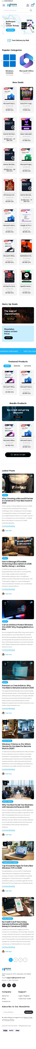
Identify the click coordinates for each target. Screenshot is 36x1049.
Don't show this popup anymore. (19, 539)
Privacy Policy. (21, 535)
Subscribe (26, 528)
